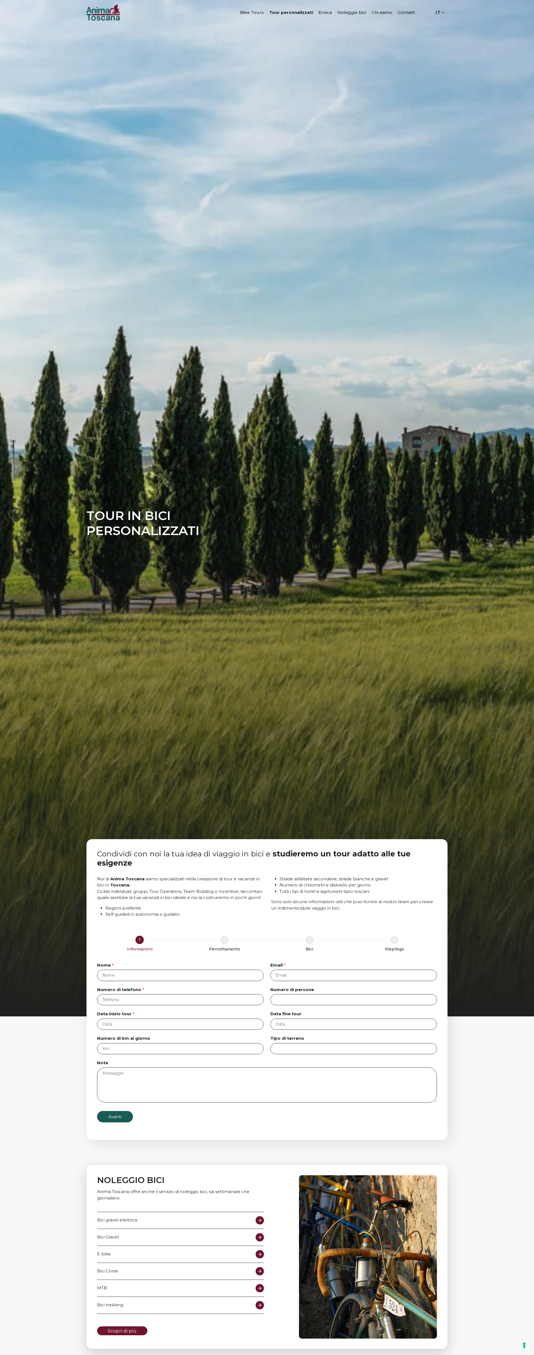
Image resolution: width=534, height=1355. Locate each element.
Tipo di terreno (287, 1038)
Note (102, 1062)
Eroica (325, 12)
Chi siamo (382, 12)
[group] (267, 945)
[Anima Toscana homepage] (103, 12)
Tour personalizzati (291, 12)
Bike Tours (252, 12)
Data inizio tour (116, 1013)
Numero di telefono (120, 989)
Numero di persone (292, 989)
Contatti (406, 12)
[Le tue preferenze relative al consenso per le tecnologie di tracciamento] (524, 1345)
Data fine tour (285, 1013)
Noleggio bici (351, 12)
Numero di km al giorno (123, 1038)
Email (278, 965)
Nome (105, 965)
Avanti (115, 1116)
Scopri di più (122, 1331)
